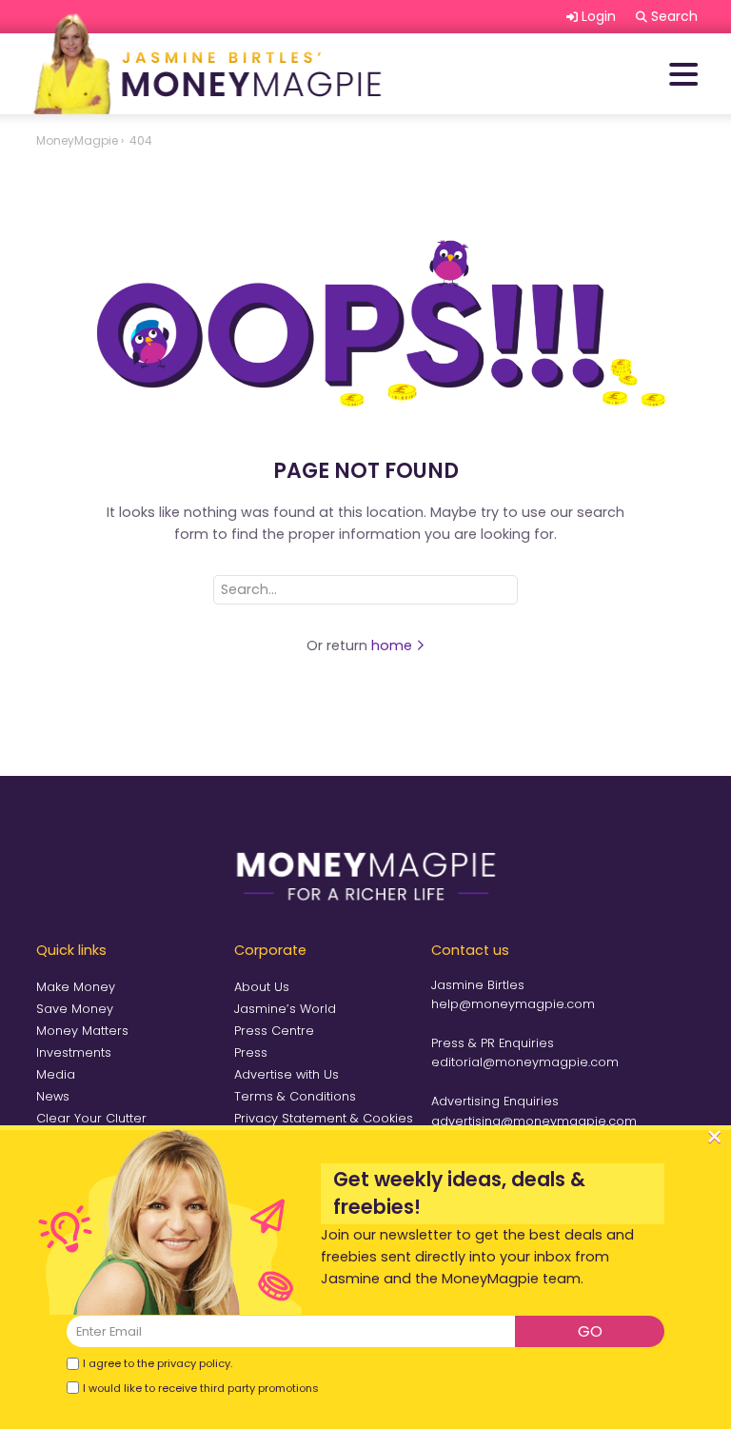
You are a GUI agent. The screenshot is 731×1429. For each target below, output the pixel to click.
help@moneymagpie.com (513, 1004)
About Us (261, 987)
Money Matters (82, 1030)
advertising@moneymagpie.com (534, 1121)
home (393, 645)
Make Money (75, 987)
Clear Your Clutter (91, 1118)
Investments (73, 1052)
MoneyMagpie (77, 140)
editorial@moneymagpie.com (525, 1062)
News (52, 1096)
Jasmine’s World (285, 1009)
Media (55, 1074)
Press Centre (274, 1030)
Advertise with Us (286, 1074)
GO (590, 1331)
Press (250, 1052)
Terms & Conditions (295, 1096)
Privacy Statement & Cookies (323, 1118)
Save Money (74, 1009)
